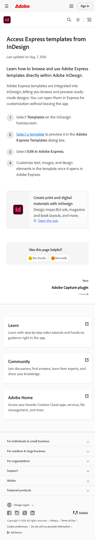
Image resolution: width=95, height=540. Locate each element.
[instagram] (17, 513)
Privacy (54, 520)
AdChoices (16, 532)
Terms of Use (68, 520)
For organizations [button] (18, 461)
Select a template (30, 134)
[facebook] (9, 513)
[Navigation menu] (6, 6)
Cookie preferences (17, 526)
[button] (71, 6)
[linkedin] (32, 513)
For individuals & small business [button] (28, 441)
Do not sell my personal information (50, 526)
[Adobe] (22, 6)
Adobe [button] (11, 481)
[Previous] (26, 291)
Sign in (85, 6)
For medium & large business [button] (26, 451)
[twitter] (25, 513)
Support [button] (12, 471)
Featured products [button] (19, 490)
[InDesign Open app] (89, 20)
